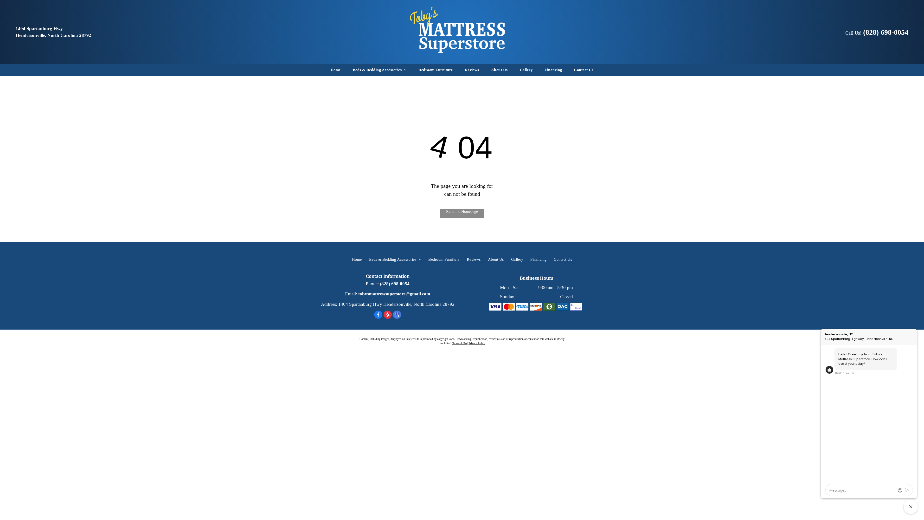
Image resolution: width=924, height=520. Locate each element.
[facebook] (378, 315)
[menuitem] (336, 70)
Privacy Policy (476, 343)
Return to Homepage (462, 211)
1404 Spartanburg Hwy (39, 28)
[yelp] (388, 315)
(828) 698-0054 (395, 283)
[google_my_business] (397, 315)
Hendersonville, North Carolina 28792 (53, 35)
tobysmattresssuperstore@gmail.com (394, 293)
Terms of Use (459, 343)
